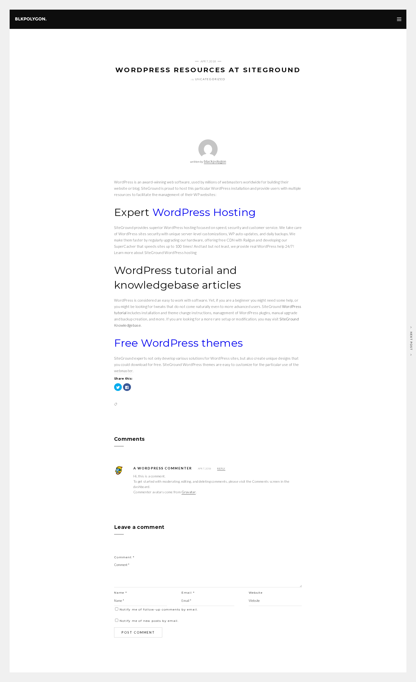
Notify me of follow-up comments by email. (159, 609)
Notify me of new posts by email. (149, 621)
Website (256, 592)
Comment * (124, 557)
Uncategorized (210, 79)
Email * (188, 592)
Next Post (411, 341)
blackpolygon (215, 161)
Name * (120, 592)
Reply (221, 468)
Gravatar (188, 492)
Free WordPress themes (178, 342)
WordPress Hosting (204, 212)
